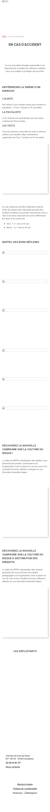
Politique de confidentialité (25, 788)
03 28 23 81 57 (13, 763)
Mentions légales (25, 784)
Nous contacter (13, 767)
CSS (4, 36)
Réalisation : (18, 793)
